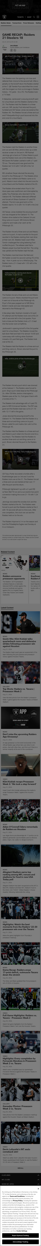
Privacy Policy (18, 1200)
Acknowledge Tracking (20, 1242)
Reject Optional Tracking (20, 1235)
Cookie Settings (22, 1231)
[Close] (38, 1188)
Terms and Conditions (17, 1196)
